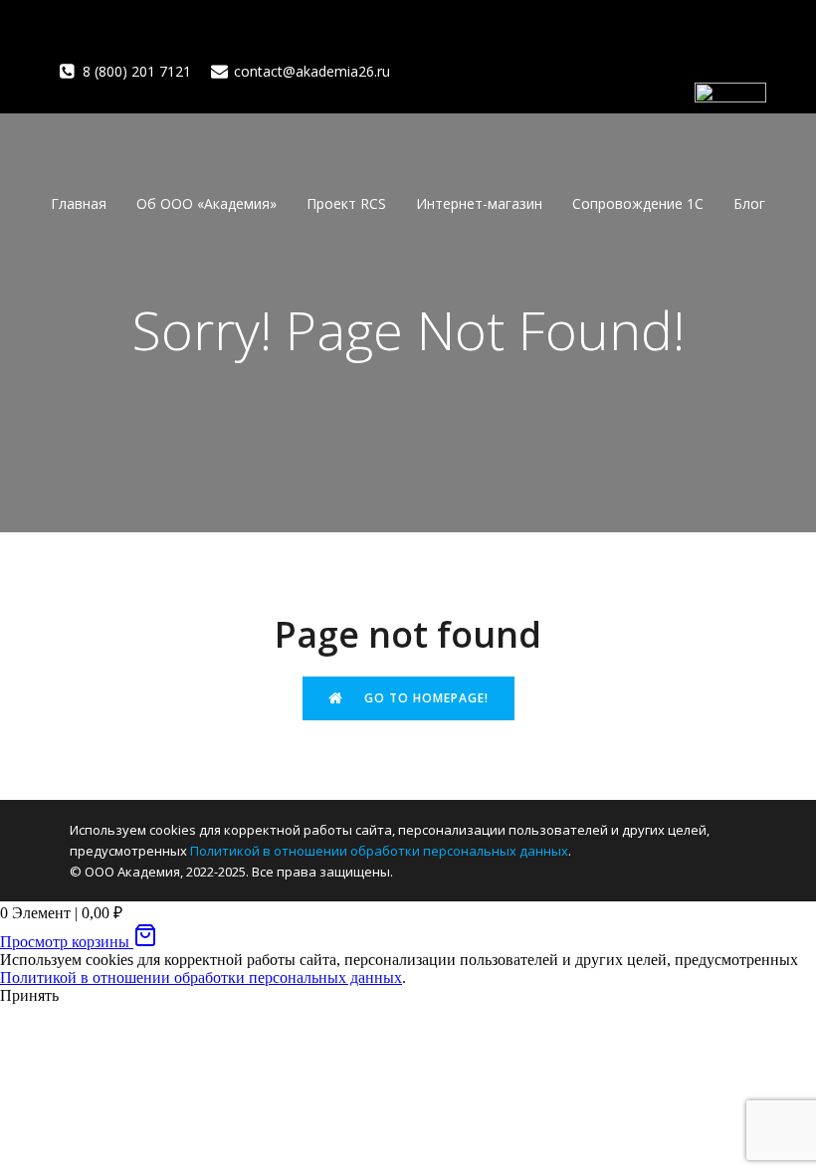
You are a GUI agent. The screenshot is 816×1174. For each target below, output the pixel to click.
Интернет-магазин (479, 203)
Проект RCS (346, 203)
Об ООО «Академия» (206, 203)
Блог (749, 203)
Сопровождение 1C (638, 203)
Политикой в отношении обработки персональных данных (379, 851)
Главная (78, 203)
